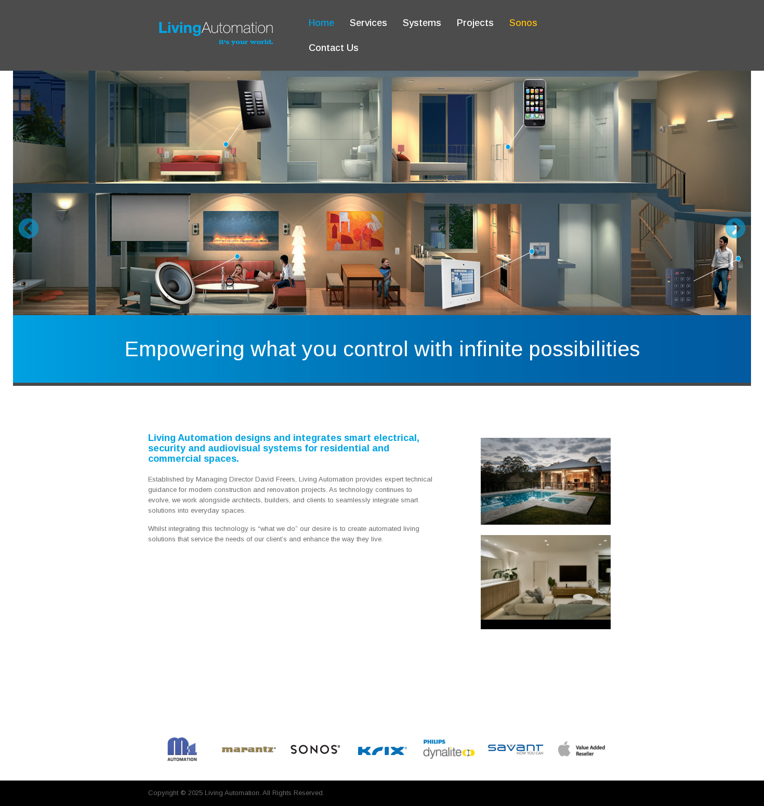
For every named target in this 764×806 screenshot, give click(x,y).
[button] (28, 228)
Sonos (523, 23)
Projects (475, 23)
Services (368, 23)
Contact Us (334, 48)
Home (321, 23)
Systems (422, 23)
